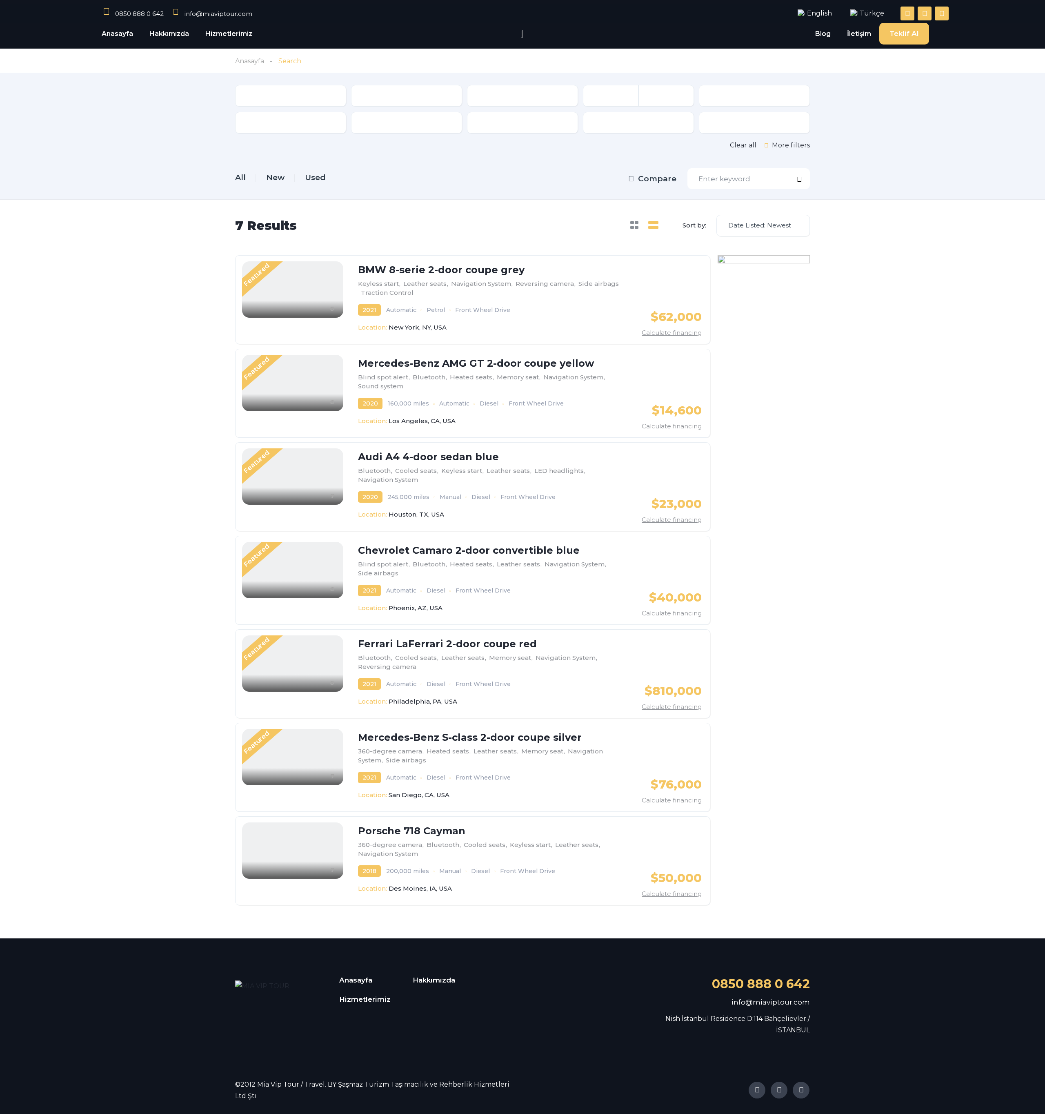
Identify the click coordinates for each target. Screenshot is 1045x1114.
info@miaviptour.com (771, 1002)
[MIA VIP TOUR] (268, 986)
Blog (823, 34)
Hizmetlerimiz (228, 34)
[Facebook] (757, 1090)
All (240, 177)
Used (315, 177)
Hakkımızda (169, 34)
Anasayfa (117, 34)
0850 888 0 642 (761, 983)
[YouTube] (801, 1090)
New (275, 177)
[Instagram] (779, 1090)
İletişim (859, 34)
